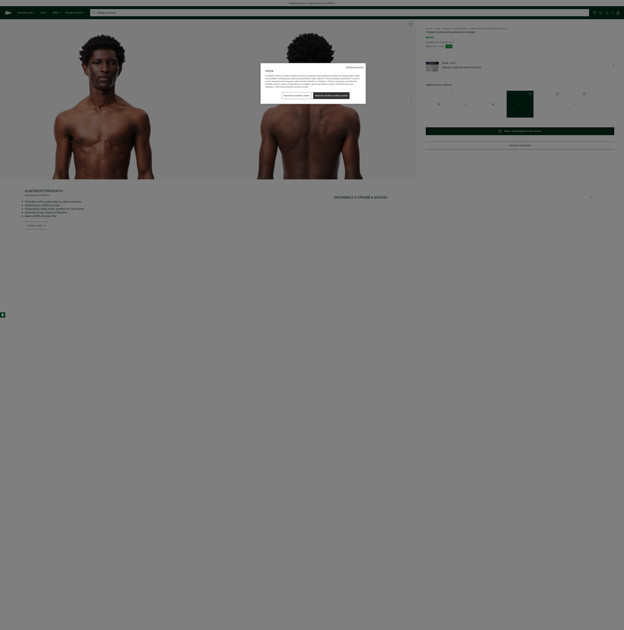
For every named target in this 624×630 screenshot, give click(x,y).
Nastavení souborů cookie (297, 95)
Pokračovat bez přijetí (355, 67)
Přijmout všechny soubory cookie (331, 95)
